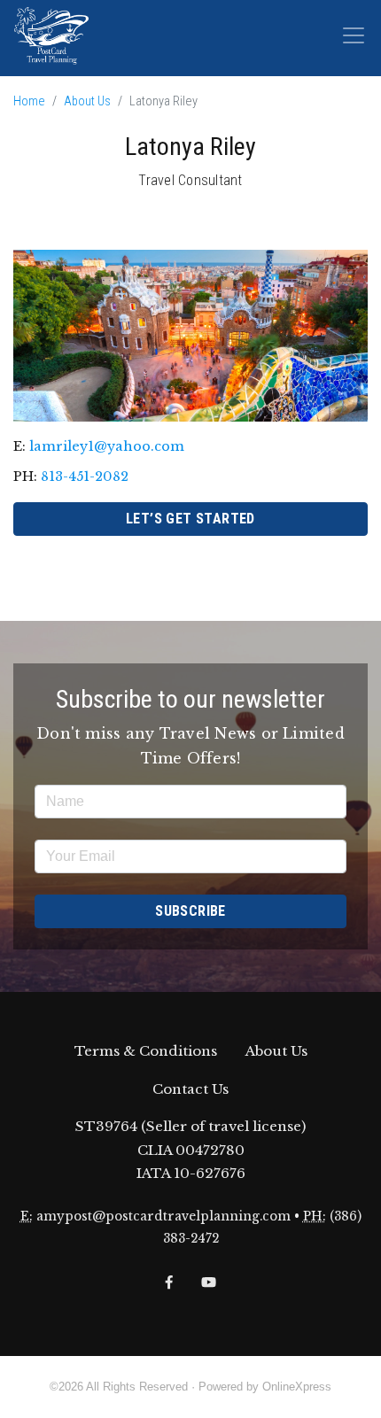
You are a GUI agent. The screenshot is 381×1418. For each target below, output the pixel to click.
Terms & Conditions (145, 1050)
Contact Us (190, 1089)
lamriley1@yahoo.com (106, 446)
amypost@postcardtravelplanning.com (163, 1216)
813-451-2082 (84, 476)
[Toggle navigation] (353, 35)
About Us (87, 101)
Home (29, 101)
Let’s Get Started (190, 518)
